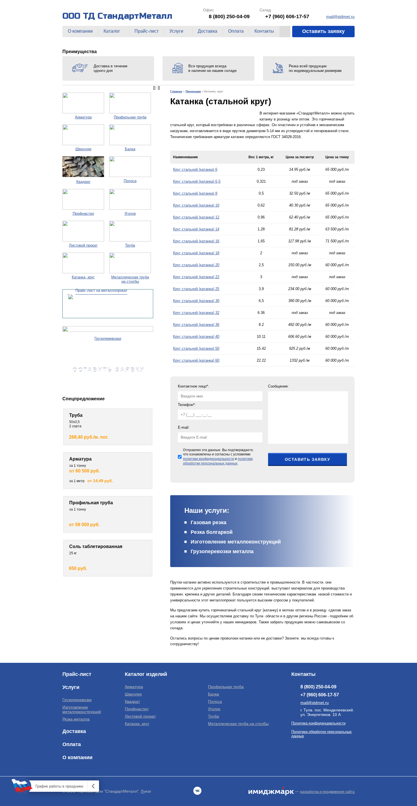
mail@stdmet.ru (340, 16)
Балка (213, 694)
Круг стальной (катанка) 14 (196, 229)
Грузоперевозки (77, 699)
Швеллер (133, 694)
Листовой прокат (140, 716)
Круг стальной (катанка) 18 (196, 253)
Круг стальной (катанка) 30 (196, 301)
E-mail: (183, 427)
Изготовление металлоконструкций (236, 542)
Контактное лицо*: (193, 386)
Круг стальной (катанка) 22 (196, 277)
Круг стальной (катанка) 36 (196, 324)
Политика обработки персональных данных (321, 734)
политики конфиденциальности (208, 459)
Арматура (134, 686)
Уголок (214, 709)
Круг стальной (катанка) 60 (196, 360)
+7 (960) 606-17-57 (287, 16)
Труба (213, 716)
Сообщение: (278, 386)
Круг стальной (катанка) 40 (196, 336)
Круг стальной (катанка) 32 (196, 313)
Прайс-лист (146, 31)
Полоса (215, 701)
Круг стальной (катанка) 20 (196, 265)
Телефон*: (187, 405)
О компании (80, 31)
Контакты (264, 31)
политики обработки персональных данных (218, 461)
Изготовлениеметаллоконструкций (81, 709)
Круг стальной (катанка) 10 (196, 205)
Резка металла (76, 719)
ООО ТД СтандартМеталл (117, 16)
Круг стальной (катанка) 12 (196, 217)
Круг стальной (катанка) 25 (196, 289)
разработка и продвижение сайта (327, 792)
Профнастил (136, 709)
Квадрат (132, 701)
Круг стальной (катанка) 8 (195, 193)
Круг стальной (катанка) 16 (196, 241)
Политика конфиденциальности (318, 723)
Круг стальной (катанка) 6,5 (196, 181)
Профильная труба (226, 686)
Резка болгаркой (212, 532)
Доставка (207, 31)
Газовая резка (208, 522)
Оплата (236, 31)
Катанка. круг (137, 723)
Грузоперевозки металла (222, 551)
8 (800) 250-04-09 (229, 16)
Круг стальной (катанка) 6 (195, 169)
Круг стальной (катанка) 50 (196, 348)
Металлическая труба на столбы (238, 723)
